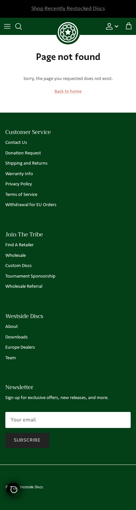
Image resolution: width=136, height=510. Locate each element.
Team (10, 358)
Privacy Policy (18, 184)
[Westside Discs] (68, 25)
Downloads (16, 337)
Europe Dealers (20, 347)
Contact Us (16, 142)
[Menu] (7, 26)
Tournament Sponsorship (30, 276)
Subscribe (27, 440)
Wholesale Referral (23, 286)
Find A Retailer (19, 245)
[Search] (22, 26)
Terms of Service (21, 194)
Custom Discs (18, 265)
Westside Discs (30, 487)
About (11, 326)
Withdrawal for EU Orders (30, 204)
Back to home (68, 91)
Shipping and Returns (26, 163)
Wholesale (15, 255)
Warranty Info (19, 174)
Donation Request (23, 153)
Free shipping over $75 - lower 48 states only (68, 11)
